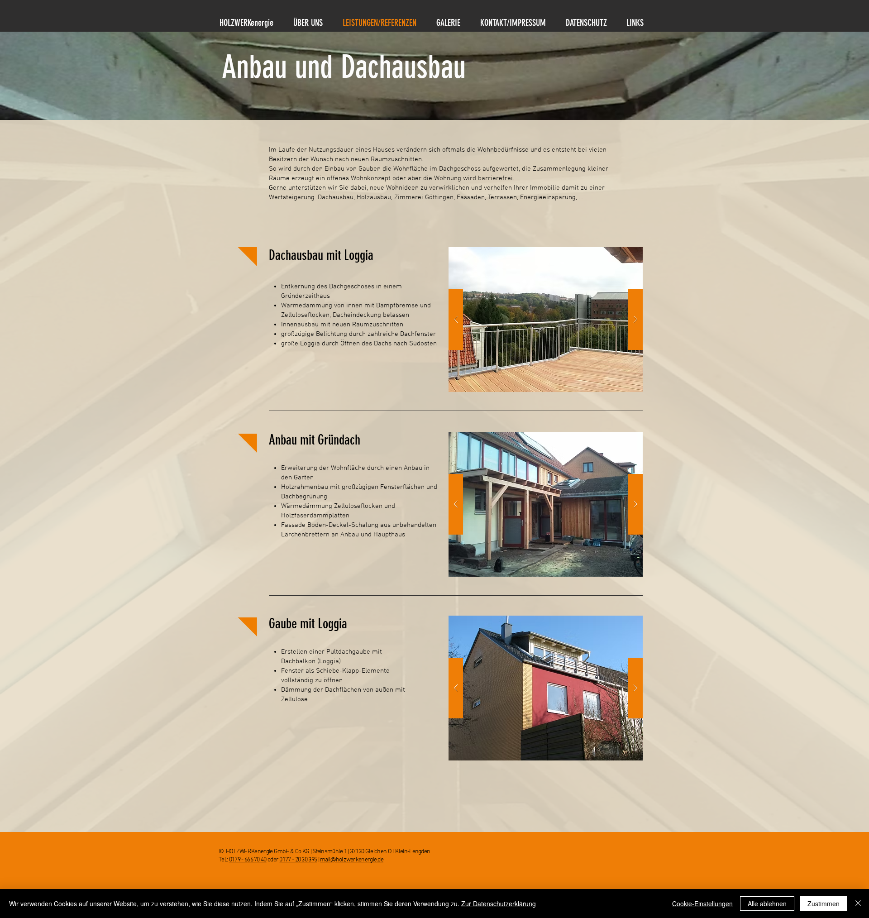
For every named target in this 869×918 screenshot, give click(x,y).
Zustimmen (823, 903)
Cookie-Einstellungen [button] (702, 903)
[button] (546, 319)
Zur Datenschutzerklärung (498, 903)
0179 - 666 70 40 (248, 860)
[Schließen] (858, 903)
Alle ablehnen (767, 903)
